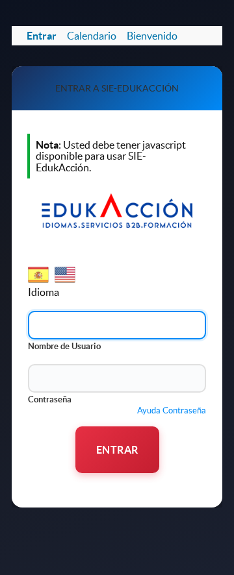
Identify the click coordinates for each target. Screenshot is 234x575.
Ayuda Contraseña (171, 410)
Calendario (91, 36)
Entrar (42, 36)
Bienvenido (152, 36)
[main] (117, 266)
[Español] (39, 281)
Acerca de (53, 490)
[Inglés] (66, 281)
